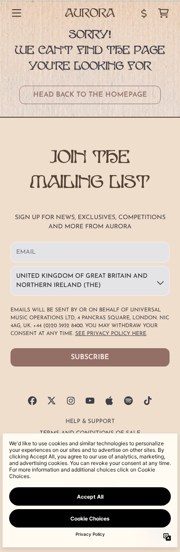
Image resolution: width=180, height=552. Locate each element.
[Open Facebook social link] (32, 400)
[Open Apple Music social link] (109, 400)
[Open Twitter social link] (51, 400)
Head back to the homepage (90, 94)
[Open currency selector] (144, 13)
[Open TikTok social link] (147, 400)
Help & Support (90, 421)
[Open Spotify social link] (128, 400)
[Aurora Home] (90, 13)
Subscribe (90, 357)
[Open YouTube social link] (90, 400)
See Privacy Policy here (110, 333)
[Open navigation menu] (16, 13)
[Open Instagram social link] (70, 400)
